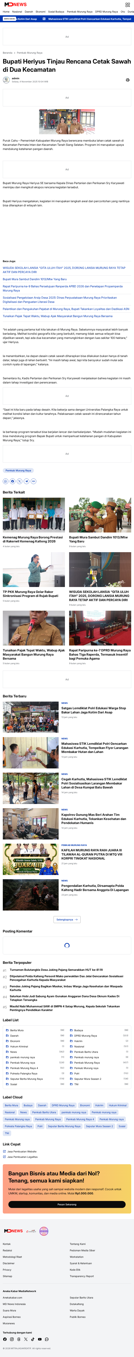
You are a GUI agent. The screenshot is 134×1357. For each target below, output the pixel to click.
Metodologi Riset (12, 1256)
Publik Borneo (77, 1316)
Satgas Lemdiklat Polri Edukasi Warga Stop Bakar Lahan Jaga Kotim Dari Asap (93, 710)
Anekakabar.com (12, 1297)
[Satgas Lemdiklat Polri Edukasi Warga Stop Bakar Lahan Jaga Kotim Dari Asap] (31, 717)
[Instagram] (12, 1339)
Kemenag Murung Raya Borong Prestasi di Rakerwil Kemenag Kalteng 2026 (33, 539)
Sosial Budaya (56, 11)
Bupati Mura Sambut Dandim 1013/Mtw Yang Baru (35, 279)
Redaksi (7, 1250)
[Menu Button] (127, 4)
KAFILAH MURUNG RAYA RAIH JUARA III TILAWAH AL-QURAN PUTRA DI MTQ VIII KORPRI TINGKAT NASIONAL (91, 854)
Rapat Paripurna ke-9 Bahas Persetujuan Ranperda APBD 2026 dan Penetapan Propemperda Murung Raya (63, 288)
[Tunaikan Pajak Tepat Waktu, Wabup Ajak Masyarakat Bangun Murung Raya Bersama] (34, 628)
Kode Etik (75, 1269)
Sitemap (7, 1276)
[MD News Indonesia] (15, 5)
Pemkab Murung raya (74, 845)
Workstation (76, 1256)
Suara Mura (9, 1310)
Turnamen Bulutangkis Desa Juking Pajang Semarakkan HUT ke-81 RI (56, 969)
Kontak (7, 1243)
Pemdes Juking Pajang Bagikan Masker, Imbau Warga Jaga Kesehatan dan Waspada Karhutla (66, 988)
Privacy (7, 1269)
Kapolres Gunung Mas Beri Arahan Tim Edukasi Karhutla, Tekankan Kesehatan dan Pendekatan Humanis (93, 819)
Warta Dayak (77, 1310)
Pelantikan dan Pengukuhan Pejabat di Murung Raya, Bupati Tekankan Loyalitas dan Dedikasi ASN (66, 309)
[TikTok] (33, 1339)
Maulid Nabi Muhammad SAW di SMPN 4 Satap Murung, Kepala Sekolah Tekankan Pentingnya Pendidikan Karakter (65, 1008)
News (64, 703)
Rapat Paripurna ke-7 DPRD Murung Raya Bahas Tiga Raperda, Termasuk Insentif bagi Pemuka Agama (100, 654)
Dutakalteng (77, 1303)
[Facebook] (12, 481)
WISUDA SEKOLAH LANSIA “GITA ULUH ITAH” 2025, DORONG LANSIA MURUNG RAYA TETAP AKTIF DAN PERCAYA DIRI (64, 270)
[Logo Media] (13, 1231)
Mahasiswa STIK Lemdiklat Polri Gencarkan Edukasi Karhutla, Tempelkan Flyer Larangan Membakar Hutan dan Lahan (94, 748)
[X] (19, 481)
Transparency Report (82, 1276)
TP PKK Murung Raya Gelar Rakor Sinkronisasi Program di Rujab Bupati (30, 594)
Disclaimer (8, 1263)
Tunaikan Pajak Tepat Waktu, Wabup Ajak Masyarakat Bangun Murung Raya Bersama (58, 316)
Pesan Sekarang (67, 1204)
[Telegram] (26, 481)
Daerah (29, 11)
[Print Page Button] (127, 79)
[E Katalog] (31, 1231)
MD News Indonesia (14, 1303)
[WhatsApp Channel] (47, 1339)
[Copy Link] (33, 481)
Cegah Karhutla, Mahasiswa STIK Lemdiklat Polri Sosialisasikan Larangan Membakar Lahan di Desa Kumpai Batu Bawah (94, 783)
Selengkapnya (65, 919)
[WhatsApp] (5, 481)
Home (6, 11)
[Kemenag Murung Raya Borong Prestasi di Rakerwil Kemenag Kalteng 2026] (34, 515)
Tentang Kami (77, 1243)
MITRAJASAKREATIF (21, 1348)
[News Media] (44, 1231)
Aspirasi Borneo (12, 1316)
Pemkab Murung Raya (79, 11)
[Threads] (19, 1339)
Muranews (9, 1323)
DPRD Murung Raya (106, 11)
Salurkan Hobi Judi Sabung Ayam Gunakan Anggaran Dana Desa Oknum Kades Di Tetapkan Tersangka (64, 998)
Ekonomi (40, 11)
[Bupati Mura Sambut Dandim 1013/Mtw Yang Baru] (100, 515)
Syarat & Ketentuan (81, 1263)
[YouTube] (40, 1339)
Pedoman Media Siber (82, 1250)
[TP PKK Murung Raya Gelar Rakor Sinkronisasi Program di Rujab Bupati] (34, 569)
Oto (123, 11)
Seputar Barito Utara (81, 1297)
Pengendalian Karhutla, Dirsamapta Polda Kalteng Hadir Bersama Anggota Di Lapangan (95, 888)
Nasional (17, 11)
